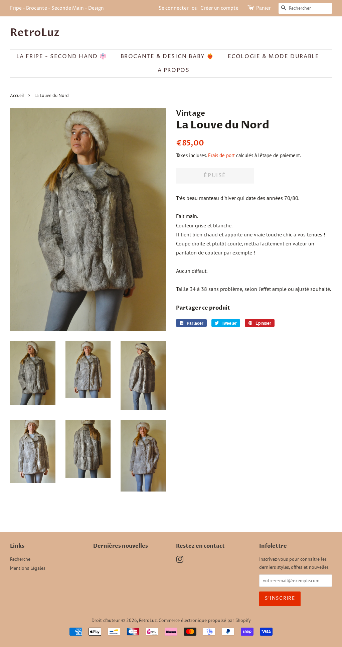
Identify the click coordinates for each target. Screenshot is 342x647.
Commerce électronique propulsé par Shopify (205, 620)
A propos (174, 70)
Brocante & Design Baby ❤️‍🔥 (167, 56)
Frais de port (221, 155)
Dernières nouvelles (120, 546)
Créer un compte (219, 8)
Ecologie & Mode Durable (273, 56)
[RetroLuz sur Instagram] (179, 561)
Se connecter (174, 8)
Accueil (17, 96)
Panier (263, 8)
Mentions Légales (27, 568)
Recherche (20, 559)
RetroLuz (34, 32)
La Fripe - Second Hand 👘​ (61, 56)
